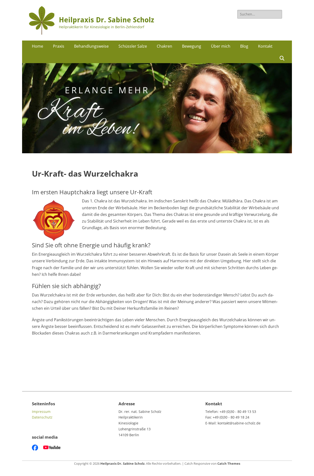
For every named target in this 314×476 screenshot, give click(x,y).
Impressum (41, 411)
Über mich (220, 46)
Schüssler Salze (132, 46)
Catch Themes (228, 463)
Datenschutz (42, 417)
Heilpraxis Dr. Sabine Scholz (106, 20)
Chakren (164, 46)
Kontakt (265, 46)
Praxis (58, 46)
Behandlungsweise (91, 46)
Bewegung (191, 46)
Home (37, 46)
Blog (244, 46)
